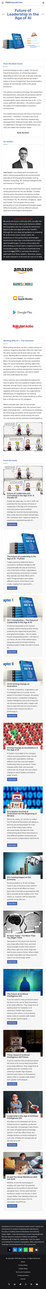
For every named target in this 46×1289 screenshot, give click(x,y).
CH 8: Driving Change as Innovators (18, 685)
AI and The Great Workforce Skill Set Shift (22, 1178)
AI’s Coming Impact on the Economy (19, 878)
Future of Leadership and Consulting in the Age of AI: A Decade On (20, 495)
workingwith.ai (36, 418)
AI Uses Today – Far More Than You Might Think (21, 937)
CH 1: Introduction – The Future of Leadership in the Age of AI (22, 621)
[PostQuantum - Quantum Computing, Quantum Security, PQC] (13, 2)
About (23, 1262)
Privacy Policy (23, 1265)
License (23, 1279)
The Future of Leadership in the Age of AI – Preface (21, 557)
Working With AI (15, 356)
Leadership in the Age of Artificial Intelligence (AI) (22, 1117)
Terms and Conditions (23, 1272)
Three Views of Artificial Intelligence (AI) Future (18, 1056)
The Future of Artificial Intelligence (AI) (17, 995)
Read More (12, 524)
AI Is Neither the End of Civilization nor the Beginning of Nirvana (22, 813)
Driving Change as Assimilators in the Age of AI (22, 749)
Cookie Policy (23, 1268)
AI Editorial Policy (23, 1275)
